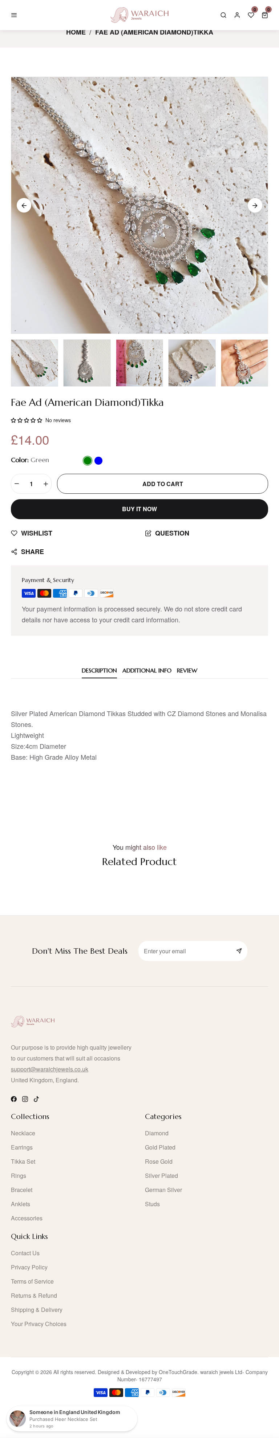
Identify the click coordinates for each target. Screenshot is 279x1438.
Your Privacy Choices (38, 1324)
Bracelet (21, 1189)
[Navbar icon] (14, 15)
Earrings (22, 1147)
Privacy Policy (29, 1267)
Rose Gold (159, 1161)
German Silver (163, 1189)
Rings (18, 1175)
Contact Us (25, 1253)
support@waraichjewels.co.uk (49, 1069)
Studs (152, 1204)
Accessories (27, 1218)
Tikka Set (23, 1161)
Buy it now (139, 509)
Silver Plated (161, 1175)
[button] (265, 15)
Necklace (23, 1133)
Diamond (157, 1133)
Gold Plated (160, 1147)
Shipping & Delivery (36, 1309)
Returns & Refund (34, 1295)
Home (76, 32)
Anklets (20, 1204)
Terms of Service (32, 1281)
